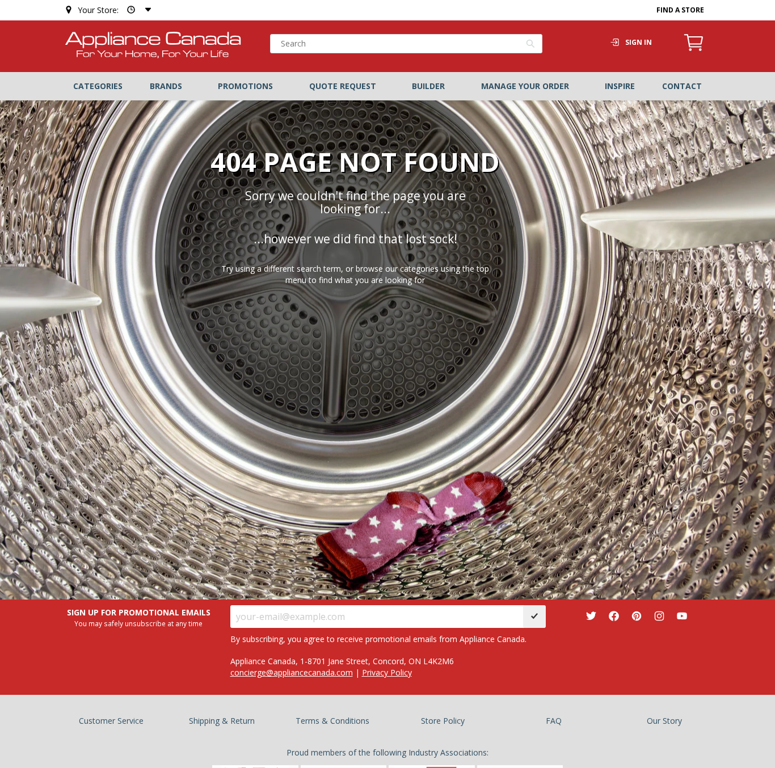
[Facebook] (614, 616)
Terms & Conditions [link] (332, 720)
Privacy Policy (387, 672)
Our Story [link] (664, 720)
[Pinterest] (636, 616)
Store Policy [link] (443, 720)
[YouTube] (682, 616)
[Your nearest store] (137, 10)
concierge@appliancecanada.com (291, 672)
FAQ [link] (554, 720)
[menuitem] (98, 86)
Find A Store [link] (680, 10)
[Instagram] (659, 616)
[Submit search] (531, 44)
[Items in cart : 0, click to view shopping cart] (694, 49)
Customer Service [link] (111, 720)
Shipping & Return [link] (222, 720)
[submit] (534, 616)
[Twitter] (591, 616)
